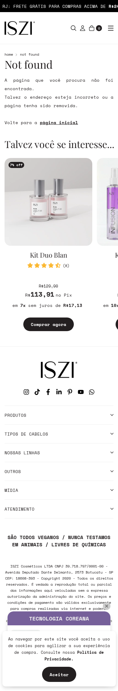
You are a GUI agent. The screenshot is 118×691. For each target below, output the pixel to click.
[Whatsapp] (92, 392)
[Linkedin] (59, 392)
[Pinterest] (70, 392)
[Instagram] (26, 392)
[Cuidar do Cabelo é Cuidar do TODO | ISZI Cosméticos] (59, 369)
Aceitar (59, 674)
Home (9, 54)
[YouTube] (81, 392)
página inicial (59, 122)
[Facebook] (48, 392)
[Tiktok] (37, 392)
